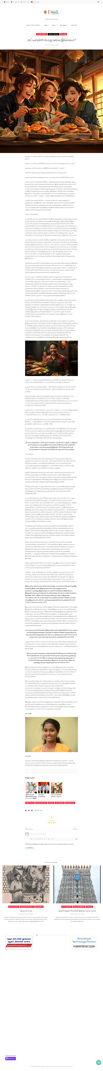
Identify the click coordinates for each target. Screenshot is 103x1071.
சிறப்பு (53, 25)
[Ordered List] (40, 839)
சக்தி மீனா (89, 906)
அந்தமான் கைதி (26, 911)
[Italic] (34, 839)
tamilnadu (70, 802)
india (51, 802)
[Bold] (32, 839)
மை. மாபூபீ (63, 34)
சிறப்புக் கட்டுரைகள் (53, 34)
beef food (30, 802)
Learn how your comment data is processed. (61, 844)
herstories (48, 44)
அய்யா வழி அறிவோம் (79, 906)
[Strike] (38, 839)
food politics (41, 802)
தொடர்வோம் (63, 25)
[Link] (48, 839)
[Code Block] (46, 839)
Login (76, 829)
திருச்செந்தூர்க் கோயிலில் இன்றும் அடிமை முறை (77, 911)
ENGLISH (74, 25)
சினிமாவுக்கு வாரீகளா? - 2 (27, 906)
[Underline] (36, 839)
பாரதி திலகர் (39, 906)
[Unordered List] (42, 839)
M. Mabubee (60, 802)
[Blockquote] (44, 839)
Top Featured (41, 34)
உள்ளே (45, 25)
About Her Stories (33, 25)
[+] (52, 838)
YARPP (34, 798)
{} (50, 838)
